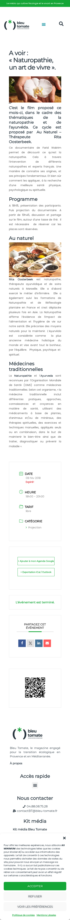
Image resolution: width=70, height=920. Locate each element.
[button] (64, 838)
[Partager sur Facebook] (22, 643)
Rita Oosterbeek (21, 279)
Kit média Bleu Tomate (28, 829)
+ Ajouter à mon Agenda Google (36, 561)
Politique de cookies (23, 915)
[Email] (47, 643)
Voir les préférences (35, 906)
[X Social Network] (30, 643)
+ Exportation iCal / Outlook (36, 572)
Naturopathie (23, 375)
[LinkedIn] (39, 643)
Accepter (35, 886)
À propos (16, 763)
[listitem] (35, 3)
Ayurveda (47, 375)
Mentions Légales (46, 915)
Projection (34, 527)
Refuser (35, 896)
